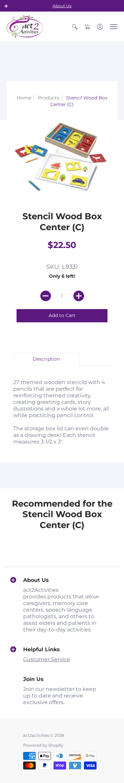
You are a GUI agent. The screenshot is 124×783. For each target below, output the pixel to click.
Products (48, 98)
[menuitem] (74, 27)
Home (24, 98)
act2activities (36, 735)
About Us (62, 5)
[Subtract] (45, 296)
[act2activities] (25, 27)
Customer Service (46, 659)
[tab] (46, 359)
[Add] (78, 296)
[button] (6, 6)
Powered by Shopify (43, 745)
